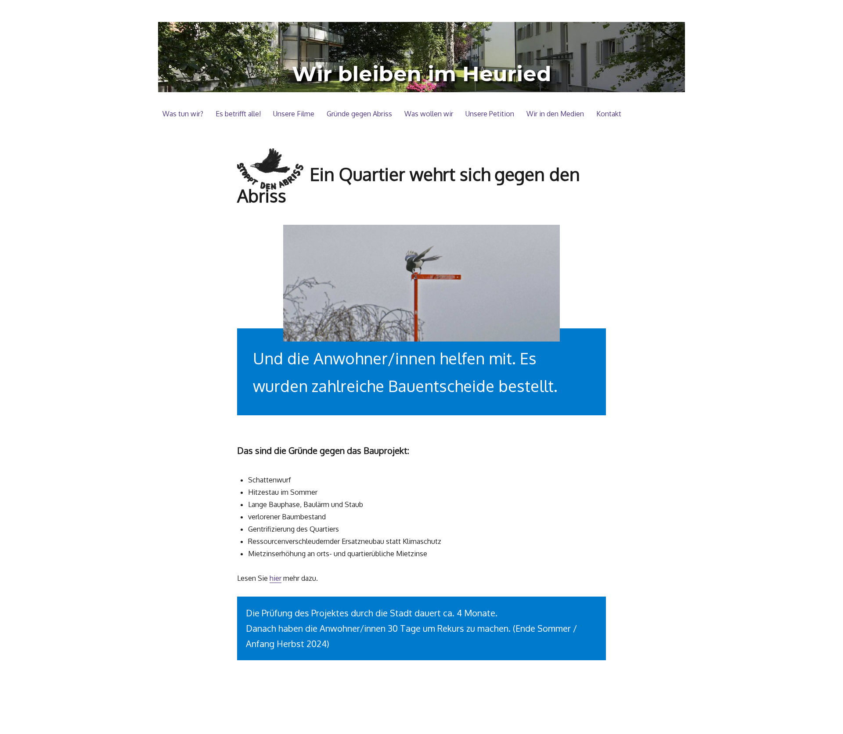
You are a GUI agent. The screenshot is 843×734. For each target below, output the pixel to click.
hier (275, 578)
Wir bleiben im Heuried (421, 73)
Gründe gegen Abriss (359, 113)
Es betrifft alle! (238, 113)
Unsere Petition (489, 113)
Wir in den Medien (555, 113)
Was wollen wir (428, 113)
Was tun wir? (182, 113)
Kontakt (608, 113)
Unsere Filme (293, 113)
